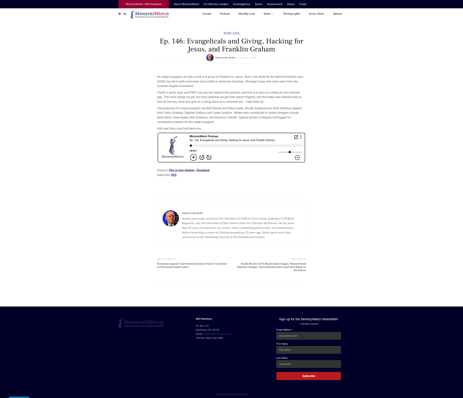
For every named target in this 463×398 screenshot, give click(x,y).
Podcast (225, 13)
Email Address (284, 329)
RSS (174, 175)
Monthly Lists (247, 13)
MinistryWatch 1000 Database (144, 4)
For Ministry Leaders (216, 4)
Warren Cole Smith (225, 57)
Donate (207, 13)
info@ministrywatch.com (217, 334)
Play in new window (181, 170)
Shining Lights (291, 13)
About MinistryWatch (186, 4)
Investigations (241, 4)
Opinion (337, 13)
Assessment (274, 4)
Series (258, 4)
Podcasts (231, 33)
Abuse (291, 4)
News (267, 13)
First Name (282, 343)
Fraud (302, 4)
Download (203, 170)
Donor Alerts (316, 13)
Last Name (282, 358)
